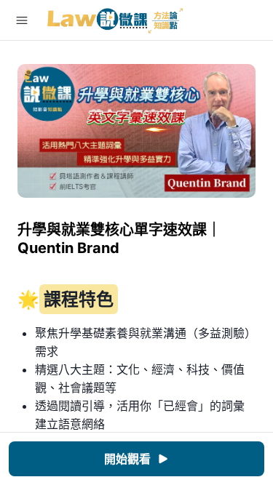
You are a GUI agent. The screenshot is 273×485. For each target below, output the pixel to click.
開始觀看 (127, 459)
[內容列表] (22, 20)
